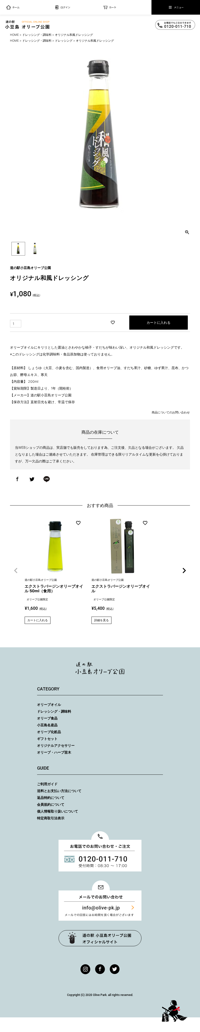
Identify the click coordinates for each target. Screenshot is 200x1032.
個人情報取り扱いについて (57, 811)
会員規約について (50, 804)
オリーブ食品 (47, 718)
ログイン (65, 7)
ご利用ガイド (47, 784)
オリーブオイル (49, 704)
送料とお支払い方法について (59, 791)
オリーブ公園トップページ (100, 938)
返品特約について (50, 797)
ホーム (16, 7)
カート (112, 7)
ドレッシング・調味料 (36, 35)
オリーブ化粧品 (49, 732)
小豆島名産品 (47, 725)
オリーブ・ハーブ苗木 (54, 752)
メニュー (179, 7)
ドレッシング (63, 40)
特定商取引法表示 (50, 818)
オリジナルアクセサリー (56, 745)
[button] (16, 570)
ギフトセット (47, 738)
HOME (14, 35)
